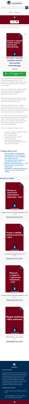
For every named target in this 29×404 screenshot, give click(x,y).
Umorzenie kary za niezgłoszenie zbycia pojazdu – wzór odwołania (15, 154)
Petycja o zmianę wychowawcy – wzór (16, 163)
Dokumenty (10, 25)
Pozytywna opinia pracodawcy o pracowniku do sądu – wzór (15, 161)
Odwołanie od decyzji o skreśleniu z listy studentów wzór (15, 157)
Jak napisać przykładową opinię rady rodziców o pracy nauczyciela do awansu (16, 170)
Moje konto (17, 12)
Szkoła (15, 25)
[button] (14, 17)
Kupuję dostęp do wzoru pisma (14, 217)
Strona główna (4, 25)
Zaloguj (10, 12)
